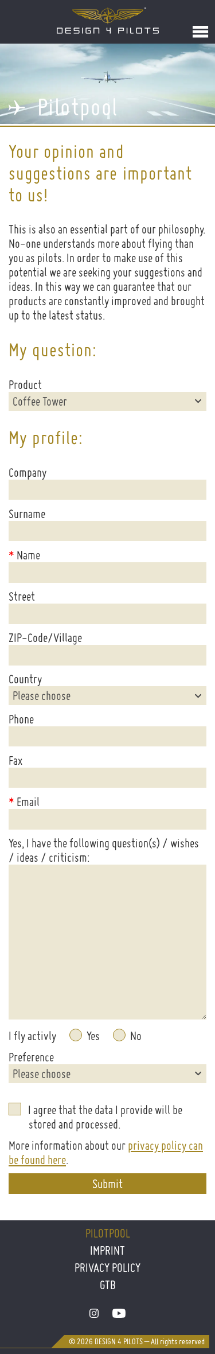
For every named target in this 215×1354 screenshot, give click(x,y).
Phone (21, 719)
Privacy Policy (107, 1267)
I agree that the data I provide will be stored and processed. (105, 1117)
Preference (31, 1057)
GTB (108, 1285)
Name (24, 555)
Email (24, 802)
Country (25, 679)
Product (25, 385)
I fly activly (32, 1036)
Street (22, 596)
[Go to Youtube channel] (119, 1313)
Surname (27, 514)
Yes (93, 1036)
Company (27, 472)
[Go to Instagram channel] (94, 1313)
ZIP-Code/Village (45, 638)
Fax (15, 760)
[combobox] (107, 401)
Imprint (107, 1250)
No (136, 1036)
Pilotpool (107, 1233)
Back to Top (185, 1312)
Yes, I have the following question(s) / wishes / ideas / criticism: (104, 850)
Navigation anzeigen (200, 31)
